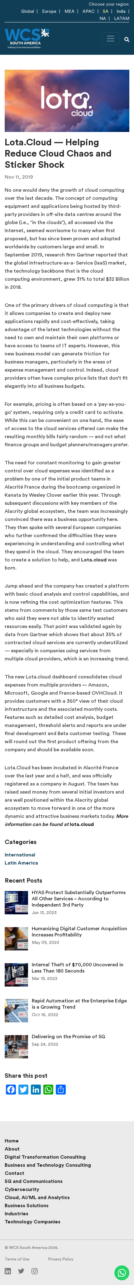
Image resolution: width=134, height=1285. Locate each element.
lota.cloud (82, 824)
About (12, 1149)
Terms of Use (17, 1259)
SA (105, 11)
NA (102, 18)
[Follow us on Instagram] (34, 1271)
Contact (14, 1173)
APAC (89, 11)
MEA (69, 11)
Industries (16, 1213)
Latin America (21, 863)
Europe (49, 11)
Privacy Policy (61, 1259)
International (20, 854)
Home (12, 1140)
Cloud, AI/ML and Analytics (37, 1197)
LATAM (121, 18)
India (121, 11)
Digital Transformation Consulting (45, 1157)
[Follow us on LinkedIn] (8, 1271)
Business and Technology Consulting (48, 1165)
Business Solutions (27, 1205)
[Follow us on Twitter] (21, 1271)
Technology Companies (32, 1221)
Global (27, 11)
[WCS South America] (27, 39)
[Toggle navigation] (110, 38)
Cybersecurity (22, 1189)
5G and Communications (34, 1181)
